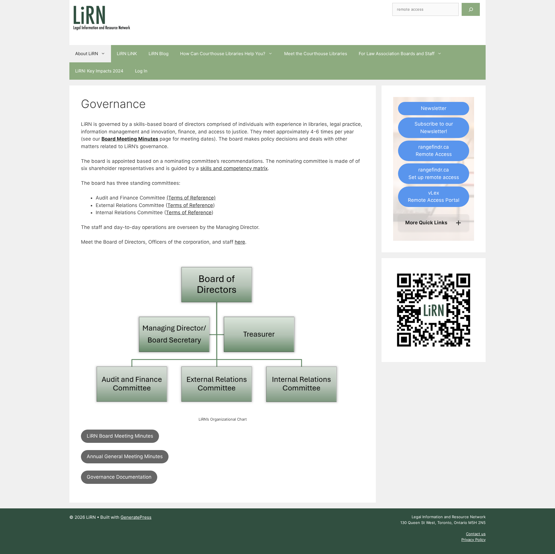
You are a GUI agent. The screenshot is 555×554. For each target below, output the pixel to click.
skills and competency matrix (234, 168)
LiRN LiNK (127, 53)
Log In (141, 71)
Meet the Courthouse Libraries (315, 53)
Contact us (476, 533)
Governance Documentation (119, 477)
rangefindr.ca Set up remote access (433, 173)
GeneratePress (136, 517)
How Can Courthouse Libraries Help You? (222, 53)
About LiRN (86, 53)
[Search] (471, 9)
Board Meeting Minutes (129, 139)
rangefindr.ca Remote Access (434, 150)
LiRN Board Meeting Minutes (120, 436)
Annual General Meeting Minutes (125, 456)
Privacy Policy (473, 539)
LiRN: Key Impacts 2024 (99, 71)
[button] (433, 223)
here (240, 242)
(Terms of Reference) (191, 198)
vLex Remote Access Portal (433, 196)
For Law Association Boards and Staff (396, 53)
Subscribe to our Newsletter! (434, 127)
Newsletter (433, 108)
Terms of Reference (190, 205)
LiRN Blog (159, 53)
